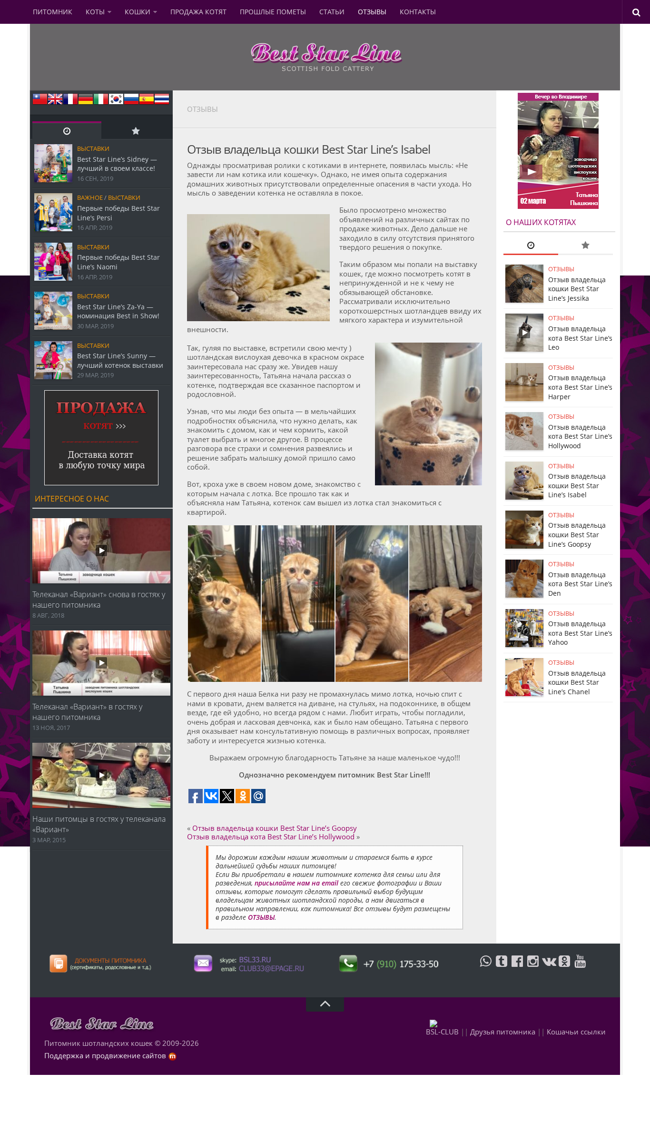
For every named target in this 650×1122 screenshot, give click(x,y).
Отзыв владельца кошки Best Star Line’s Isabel (577, 485)
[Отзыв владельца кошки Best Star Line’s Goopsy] (524, 530)
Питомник (52, 11)
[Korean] (116, 102)
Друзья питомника (502, 1031)
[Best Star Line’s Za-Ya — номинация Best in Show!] (53, 311)
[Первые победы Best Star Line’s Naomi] (53, 262)
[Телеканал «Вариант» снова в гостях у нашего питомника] (101, 550)
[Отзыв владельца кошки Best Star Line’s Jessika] (524, 284)
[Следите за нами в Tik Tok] (501, 969)
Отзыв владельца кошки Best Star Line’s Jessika (577, 289)
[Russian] (131, 102)
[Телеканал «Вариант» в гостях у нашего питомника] (101, 663)
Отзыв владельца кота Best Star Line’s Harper (580, 387)
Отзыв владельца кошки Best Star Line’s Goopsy (274, 828)
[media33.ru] (172, 1055)
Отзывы (372, 11)
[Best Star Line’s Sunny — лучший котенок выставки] (53, 360)
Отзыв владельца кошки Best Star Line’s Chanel (577, 682)
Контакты (418, 11)
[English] (55, 102)
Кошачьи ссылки (576, 1031)
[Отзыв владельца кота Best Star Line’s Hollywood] (524, 431)
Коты (95, 11)
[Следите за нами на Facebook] (517, 969)
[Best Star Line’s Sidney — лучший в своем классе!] (53, 163)
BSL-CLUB (442, 1031)
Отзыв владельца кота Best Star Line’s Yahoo (580, 633)
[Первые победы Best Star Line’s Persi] (53, 212)
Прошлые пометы (273, 11)
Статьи (332, 11)
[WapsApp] (485, 969)
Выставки (93, 148)
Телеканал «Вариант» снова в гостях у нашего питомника (98, 599)
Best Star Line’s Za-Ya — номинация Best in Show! (118, 311)
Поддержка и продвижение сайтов (105, 1055)
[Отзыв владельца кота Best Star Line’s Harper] (524, 382)
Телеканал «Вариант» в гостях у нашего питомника (87, 711)
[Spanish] (146, 102)
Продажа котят (198, 11)
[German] (85, 102)
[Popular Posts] (135, 130)
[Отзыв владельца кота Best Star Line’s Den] (524, 579)
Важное (90, 197)
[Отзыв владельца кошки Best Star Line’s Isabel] (524, 481)
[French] (70, 102)
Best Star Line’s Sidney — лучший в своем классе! (117, 164)
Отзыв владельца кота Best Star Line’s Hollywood (271, 836)
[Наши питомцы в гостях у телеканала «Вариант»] (101, 775)
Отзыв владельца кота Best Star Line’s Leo (580, 338)
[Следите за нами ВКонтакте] (548, 969)
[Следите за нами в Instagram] (533, 969)
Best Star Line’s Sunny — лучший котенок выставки (120, 360)
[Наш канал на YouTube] (580, 969)
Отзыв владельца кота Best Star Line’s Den (580, 584)
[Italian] (100, 102)
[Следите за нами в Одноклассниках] (564, 969)
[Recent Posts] (66, 130)
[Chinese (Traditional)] (40, 102)
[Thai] (161, 102)
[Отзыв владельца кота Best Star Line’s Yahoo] (524, 628)
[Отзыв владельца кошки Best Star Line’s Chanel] (524, 677)
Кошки (137, 11)
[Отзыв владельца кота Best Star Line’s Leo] (524, 333)
